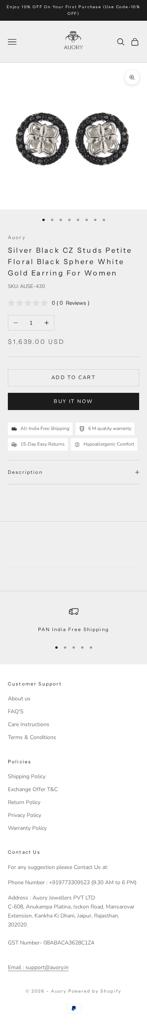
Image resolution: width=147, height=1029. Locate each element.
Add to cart (73, 377)
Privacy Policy (24, 815)
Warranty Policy (27, 828)
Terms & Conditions (32, 737)
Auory (16, 237)
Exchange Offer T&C (33, 789)
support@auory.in (46, 967)
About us (19, 698)
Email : (16, 967)
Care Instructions (28, 724)
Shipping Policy (26, 776)
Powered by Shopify (95, 991)
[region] (73, 620)
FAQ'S (16, 711)
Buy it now (73, 401)
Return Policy (24, 802)
